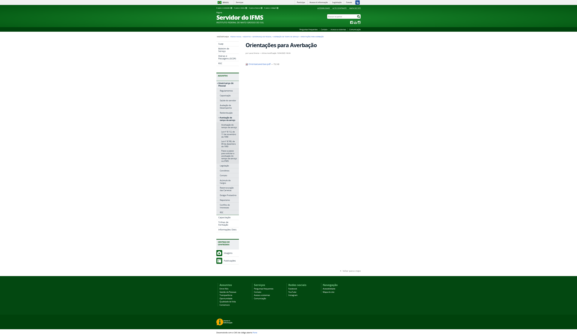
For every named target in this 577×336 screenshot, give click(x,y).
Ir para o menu (240, 8)
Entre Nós (224, 288)
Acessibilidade (323, 8)
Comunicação (355, 29)
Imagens (228, 253)
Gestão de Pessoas (228, 292)
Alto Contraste (340, 8)
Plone (255, 332)
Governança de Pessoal (262, 37)
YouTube (355, 22)
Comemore (225, 305)
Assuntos (247, 37)
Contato (324, 29)
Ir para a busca (255, 8)
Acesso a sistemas (338, 29)
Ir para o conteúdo (224, 8)
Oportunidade (226, 298)
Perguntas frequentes (308, 29)
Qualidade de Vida (228, 301)
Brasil (226, 2)
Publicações (230, 260)
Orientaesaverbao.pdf (259, 64)
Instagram (359, 22)
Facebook (351, 22)
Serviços (239, 2)
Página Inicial (235, 37)
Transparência (226, 295)
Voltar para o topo (352, 270)
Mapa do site (355, 8)
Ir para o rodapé (271, 8)
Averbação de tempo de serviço (286, 37)
